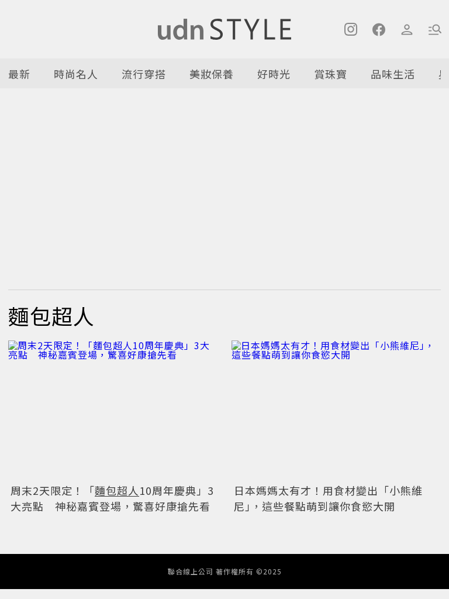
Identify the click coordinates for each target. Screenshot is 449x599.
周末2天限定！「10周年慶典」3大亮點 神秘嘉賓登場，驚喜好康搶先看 (112, 498)
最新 (19, 73)
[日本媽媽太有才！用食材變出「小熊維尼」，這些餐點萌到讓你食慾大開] (336, 410)
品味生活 (393, 73)
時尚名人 (76, 73)
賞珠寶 (330, 73)
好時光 (274, 73)
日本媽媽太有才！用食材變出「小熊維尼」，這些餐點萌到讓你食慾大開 (328, 498)
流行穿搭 (144, 73)
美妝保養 (211, 73)
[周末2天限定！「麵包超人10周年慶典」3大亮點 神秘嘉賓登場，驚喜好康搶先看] (112, 410)
